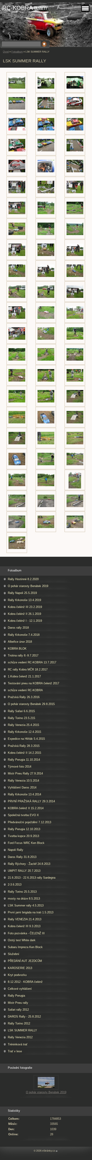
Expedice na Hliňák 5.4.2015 (26, 738)
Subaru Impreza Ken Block (25, 947)
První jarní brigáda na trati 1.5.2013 (30, 912)
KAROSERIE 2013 (20, 968)
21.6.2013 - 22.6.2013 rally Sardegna (31, 877)
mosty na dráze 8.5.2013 (24, 898)
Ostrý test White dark (22, 940)
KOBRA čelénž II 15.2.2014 (26, 808)
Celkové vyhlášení (20, 988)
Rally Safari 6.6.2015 (21, 711)
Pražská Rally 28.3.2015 (24, 746)
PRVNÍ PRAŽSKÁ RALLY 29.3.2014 (31, 801)
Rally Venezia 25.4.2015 (23, 725)
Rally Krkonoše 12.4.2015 (24, 731)
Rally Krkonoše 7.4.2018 (24, 634)
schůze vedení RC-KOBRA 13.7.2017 (32, 662)
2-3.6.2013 (14, 884)
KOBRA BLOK (17, 648)
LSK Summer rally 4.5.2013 (26, 905)
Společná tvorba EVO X (23, 815)
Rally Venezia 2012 (20, 1037)
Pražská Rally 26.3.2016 (24, 697)
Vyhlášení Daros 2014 (22, 787)
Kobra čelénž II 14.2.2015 (24, 752)
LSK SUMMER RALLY (22, 1030)
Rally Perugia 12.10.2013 (24, 829)
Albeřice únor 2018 (20, 641)
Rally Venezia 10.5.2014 (23, 780)
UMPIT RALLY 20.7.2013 (24, 870)
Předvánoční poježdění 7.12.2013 (29, 822)
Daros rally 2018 (18, 627)
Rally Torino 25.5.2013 (22, 891)
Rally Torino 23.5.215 (21, 718)
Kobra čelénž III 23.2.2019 (25, 607)
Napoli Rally (15, 849)
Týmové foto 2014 (19, 766)
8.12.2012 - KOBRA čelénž (25, 981)
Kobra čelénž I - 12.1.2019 (25, 620)
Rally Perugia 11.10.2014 (24, 759)
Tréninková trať (17, 1044)
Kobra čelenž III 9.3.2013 (24, 926)
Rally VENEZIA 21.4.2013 (24, 919)
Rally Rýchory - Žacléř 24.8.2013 (29, 863)
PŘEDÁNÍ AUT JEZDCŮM (25, 961)
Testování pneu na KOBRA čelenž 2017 (33, 683)
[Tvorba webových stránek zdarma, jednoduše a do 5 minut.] (56, 1151)
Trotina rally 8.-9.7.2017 (23, 655)
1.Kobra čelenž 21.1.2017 (24, 676)
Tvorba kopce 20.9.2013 (23, 836)
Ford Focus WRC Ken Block (26, 843)
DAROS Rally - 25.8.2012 (24, 1016)
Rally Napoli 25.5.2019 (22, 593)
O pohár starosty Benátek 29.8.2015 (31, 704)
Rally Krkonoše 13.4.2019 (24, 600)
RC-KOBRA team (24, 8)
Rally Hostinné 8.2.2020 (23, 579)
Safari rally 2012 (18, 1009)
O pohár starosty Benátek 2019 (28, 586)
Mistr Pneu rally (18, 1002)
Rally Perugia (16, 995)
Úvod (6, 51)
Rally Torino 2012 (19, 1023)
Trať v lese (15, 1051)
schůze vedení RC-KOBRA (25, 690)
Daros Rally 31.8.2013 (22, 857)
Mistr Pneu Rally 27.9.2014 (25, 773)
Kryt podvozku (17, 975)
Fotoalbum (17, 51)
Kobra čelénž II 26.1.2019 (24, 614)
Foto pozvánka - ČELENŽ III (26, 933)
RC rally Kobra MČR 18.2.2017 (28, 669)
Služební (13, 954)
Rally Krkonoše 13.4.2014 (24, 794)
